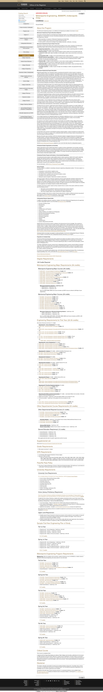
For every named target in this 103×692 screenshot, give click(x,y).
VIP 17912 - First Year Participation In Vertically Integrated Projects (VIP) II (53, 337)
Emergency (81, 1)
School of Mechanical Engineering (47, 143)
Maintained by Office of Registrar (64, 688)
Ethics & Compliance (67, 683)
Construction (37, 685)
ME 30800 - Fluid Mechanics (45, 301)
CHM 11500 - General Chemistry (45, 364)
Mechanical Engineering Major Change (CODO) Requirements (49, 256)
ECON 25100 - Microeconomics (46, 420)
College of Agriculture (26, 57)
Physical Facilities (36, 682)
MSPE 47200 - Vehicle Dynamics (46, 281)
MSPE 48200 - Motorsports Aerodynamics (48, 283)
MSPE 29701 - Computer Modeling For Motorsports (50, 271)
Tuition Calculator (66, 682)
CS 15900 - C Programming (44, 388)
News (63, 1)
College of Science (26, 100)
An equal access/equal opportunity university (47, 688)
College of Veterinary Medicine (26, 104)
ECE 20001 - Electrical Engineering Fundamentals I (50, 412)
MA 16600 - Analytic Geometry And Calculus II (48, 359)
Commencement (39, 8)
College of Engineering (26, 68)
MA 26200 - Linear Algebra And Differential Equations (50, 416)
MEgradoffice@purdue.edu (63, 251)
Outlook (26, 684)
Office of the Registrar (38, 5)
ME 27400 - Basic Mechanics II (46, 299)
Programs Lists (26, 31)
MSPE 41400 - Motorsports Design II (47, 278)
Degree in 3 (26, 34)
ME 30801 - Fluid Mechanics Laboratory (48, 302)
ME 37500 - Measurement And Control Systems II (49, 308)
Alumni (59, 8)
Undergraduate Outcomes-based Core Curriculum (26, 47)
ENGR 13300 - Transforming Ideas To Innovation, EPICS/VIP (51, 346)
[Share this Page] (80, 13)
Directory (38, 683)
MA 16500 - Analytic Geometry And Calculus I (48, 354)
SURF (38, 234)
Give (76, 1)
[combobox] (73, 11)
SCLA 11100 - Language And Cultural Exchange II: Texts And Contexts (52, 403)
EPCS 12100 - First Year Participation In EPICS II (48, 333)
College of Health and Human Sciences (26, 76)
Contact (55, 8)
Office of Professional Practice (55, 164)
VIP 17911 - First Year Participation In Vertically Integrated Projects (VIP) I (53, 336)
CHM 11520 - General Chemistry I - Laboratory (48, 368)
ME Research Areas (62, 201)
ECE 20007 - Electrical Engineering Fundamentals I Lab (51, 413)
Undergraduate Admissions (26, 43)
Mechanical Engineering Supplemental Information (52, 443)
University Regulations (79, 681)
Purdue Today (25, 682)
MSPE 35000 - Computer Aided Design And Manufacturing (51, 277)
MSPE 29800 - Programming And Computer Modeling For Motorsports (53, 272)
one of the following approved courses (62, 506)
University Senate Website (72, 476)
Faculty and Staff (36, 680)
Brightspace (25, 681)
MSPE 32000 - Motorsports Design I (47, 275)
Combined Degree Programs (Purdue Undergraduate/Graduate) (26, 117)
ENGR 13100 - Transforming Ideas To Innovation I (48, 326)
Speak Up (65, 684)
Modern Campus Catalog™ (61, 691)
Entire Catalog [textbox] (21, 15)
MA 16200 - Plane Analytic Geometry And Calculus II (49, 358)
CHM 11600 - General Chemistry (45, 386)
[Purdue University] (22, 4)
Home (19, 8)
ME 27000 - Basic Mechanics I (46, 298)
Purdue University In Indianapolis (26, 27)
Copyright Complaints (57, 688)
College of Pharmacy (26, 93)
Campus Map (37, 684)
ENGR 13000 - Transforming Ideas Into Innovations (51, 340)
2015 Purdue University (37, 688)
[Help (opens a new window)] (83, 13)
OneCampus (25, 680)
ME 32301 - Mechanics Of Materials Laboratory (49, 305)
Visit (73, 1)
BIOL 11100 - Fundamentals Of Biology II (47, 391)
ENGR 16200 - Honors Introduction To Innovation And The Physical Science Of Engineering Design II (58, 348)
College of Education (26, 65)
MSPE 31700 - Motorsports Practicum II (48, 274)
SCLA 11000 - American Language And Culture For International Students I (53, 401)
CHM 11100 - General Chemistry (45, 372)
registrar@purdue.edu (63, 689)
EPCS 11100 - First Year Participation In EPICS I (48, 332)
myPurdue (46, 510)
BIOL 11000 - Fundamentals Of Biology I (46, 389)
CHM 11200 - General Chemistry (45, 374)
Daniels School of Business (26, 61)
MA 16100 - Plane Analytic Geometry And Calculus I (49, 352)
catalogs (38, 691)
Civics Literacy (26, 52)
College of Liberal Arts (26, 84)
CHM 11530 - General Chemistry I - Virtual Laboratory (49, 369)
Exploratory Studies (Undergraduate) (26, 72)
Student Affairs (78, 682)
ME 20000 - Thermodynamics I (46, 297)
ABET (77, 30)
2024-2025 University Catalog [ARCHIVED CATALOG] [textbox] (71, 11)
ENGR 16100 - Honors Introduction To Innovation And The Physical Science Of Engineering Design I (58, 329)
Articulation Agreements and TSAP (26, 113)
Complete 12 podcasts (58, 504)
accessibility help (41, 689)
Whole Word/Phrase (23, 20)
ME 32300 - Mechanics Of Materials (47, 304)
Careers (38, 681)
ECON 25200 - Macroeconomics (46, 422)
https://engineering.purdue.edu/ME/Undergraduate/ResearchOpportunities (51, 231)
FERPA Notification (78, 683)
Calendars (32, 8)
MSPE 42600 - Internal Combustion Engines (48, 280)
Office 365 (25, 683)
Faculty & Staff (24, 8)
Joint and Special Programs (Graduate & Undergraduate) (26, 108)
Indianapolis (46, 21)
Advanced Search (21, 21)
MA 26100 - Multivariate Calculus (46, 415)
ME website (75, 251)
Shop (71, 1)
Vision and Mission (78, 684)
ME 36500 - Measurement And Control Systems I (49, 307)
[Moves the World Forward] (44, 681)
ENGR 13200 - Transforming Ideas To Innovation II (48, 345)
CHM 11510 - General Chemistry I (45, 365)
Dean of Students (78, 680)
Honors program (48, 195)
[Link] (46, 681)
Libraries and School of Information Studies (26, 89)
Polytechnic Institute (26, 97)
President (67, 1)
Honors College (26, 81)
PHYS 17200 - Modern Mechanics (45, 378)
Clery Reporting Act (66, 681)
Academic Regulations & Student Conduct (26, 39)
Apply (59, 1)
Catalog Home (26, 23)
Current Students (47, 8)
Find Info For (20, 1)
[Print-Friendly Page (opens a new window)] (82, 13)
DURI (68, 234)
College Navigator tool (42, 671)
